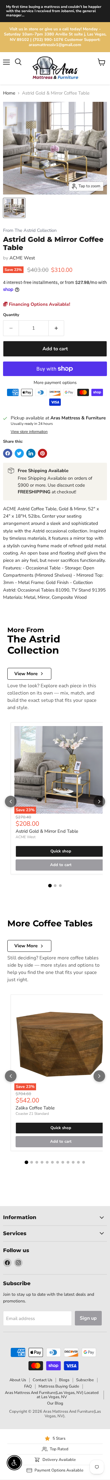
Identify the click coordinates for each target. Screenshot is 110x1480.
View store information (29, 432)
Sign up (88, 1318)
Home (9, 93)
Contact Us (42, 1380)
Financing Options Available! (39, 304)
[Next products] (99, 801)
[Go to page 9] (68, 1162)
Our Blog (55, 1403)
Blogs (64, 1380)
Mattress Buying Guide (58, 1386)
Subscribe (85, 1380)
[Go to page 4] (42, 1162)
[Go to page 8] (62, 1162)
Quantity (11, 315)
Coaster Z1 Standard (32, 1113)
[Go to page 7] (57, 1162)
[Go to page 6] (52, 1162)
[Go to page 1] (50, 886)
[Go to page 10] (73, 1162)
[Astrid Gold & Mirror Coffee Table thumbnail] (14, 208)
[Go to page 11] (78, 1162)
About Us (17, 1380)
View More (26, 674)
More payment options (55, 382)
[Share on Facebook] (7, 453)
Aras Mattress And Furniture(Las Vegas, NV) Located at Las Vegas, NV (52, 1395)
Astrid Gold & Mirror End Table (47, 831)
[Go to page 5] (47, 1162)
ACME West (22, 258)
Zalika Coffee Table (35, 1108)
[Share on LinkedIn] (30, 453)
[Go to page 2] (55, 885)
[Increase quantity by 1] (56, 328)
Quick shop (60, 851)
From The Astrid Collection (30, 230)
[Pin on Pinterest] (42, 453)
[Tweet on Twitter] (19, 453)
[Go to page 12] (83, 1162)
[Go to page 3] (60, 885)
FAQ (28, 1386)
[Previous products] (10, 801)
